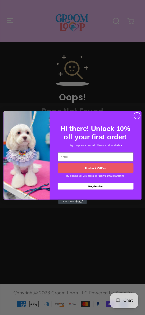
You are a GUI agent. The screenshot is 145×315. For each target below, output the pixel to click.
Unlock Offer (95, 168)
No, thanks (95, 186)
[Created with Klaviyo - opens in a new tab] (72, 202)
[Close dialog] (137, 116)
